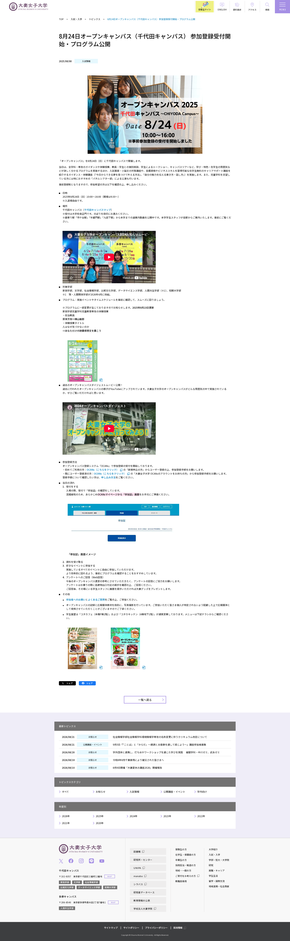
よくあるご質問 (96, 599)
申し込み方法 (108, 477)
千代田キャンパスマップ (97, 210)
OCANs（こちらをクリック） (103, 469)
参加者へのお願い (75, 599)
